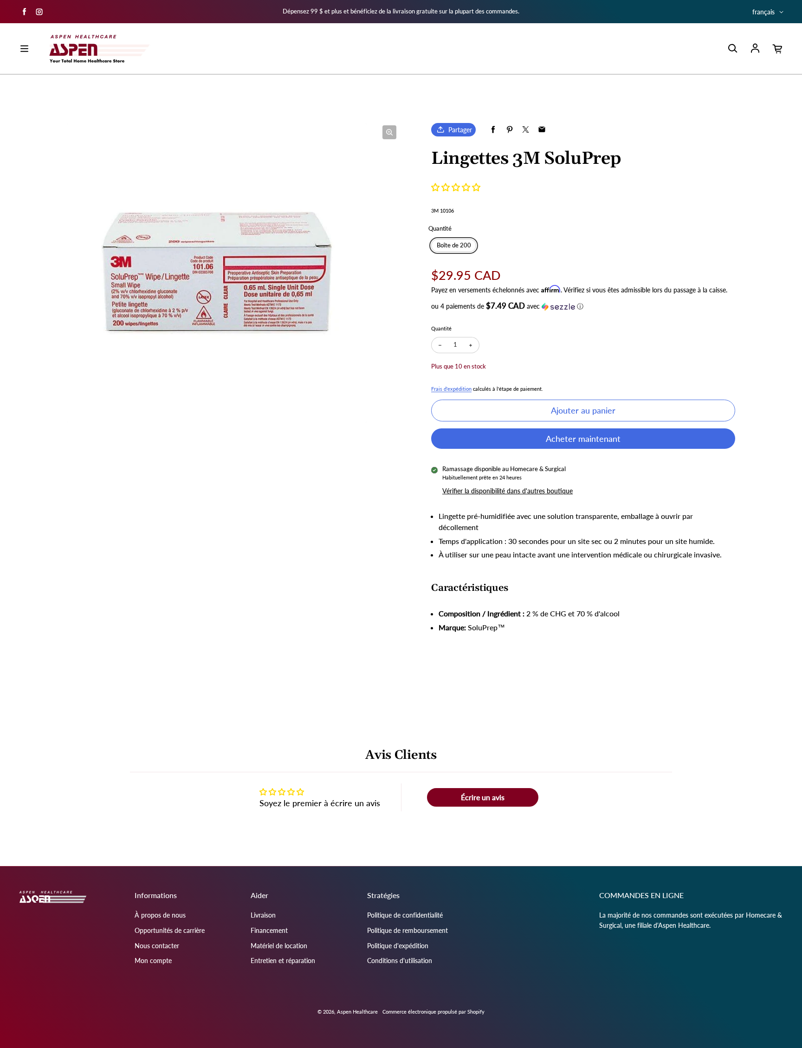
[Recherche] (732, 48)
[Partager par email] (542, 130)
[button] (455, 187)
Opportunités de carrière (170, 930)
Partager (460, 130)
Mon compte (153, 960)
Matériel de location (279, 946)
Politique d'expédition (397, 946)
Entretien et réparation (283, 960)
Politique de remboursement (407, 930)
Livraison (263, 915)
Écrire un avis (482, 797)
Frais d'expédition (451, 389)
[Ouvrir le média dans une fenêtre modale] (389, 132)
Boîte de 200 (454, 245)
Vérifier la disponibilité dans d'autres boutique (507, 491)
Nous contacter (157, 946)
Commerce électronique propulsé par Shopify (433, 1012)
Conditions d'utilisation (399, 960)
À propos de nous (160, 915)
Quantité (441, 328)
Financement (269, 930)
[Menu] (24, 48)
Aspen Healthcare (357, 1012)
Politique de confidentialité (405, 915)
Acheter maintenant (583, 438)
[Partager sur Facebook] (493, 130)
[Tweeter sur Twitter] (525, 130)
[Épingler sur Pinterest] (509, 130)
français (763, 12)
